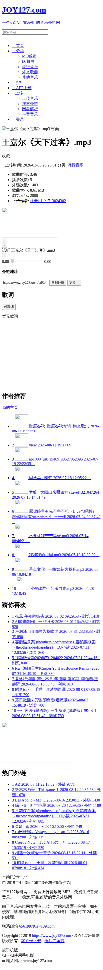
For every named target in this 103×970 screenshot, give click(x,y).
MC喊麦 (29, 56)
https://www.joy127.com (51, 935)
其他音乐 (30, 77)
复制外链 (57, 282)
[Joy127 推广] (29, 236)
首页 (18, 45)
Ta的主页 (12, 407)
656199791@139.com (36, 926)
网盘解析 (30, 109)
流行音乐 (30, 67)
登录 (18, 119)
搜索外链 (30, 103)
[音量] (4, 255)
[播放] (4, 243)
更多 (74, 282)
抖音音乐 (30, 114)
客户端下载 (31, 941)
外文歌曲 (30, 72)
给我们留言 (54, 941)
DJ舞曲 (28, 61)
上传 (17, 93)
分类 (18, 51)
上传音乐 (30, 98)
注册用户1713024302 (48, 201)
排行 (18, 82)
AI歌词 (9, 307)
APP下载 (22, 88)
